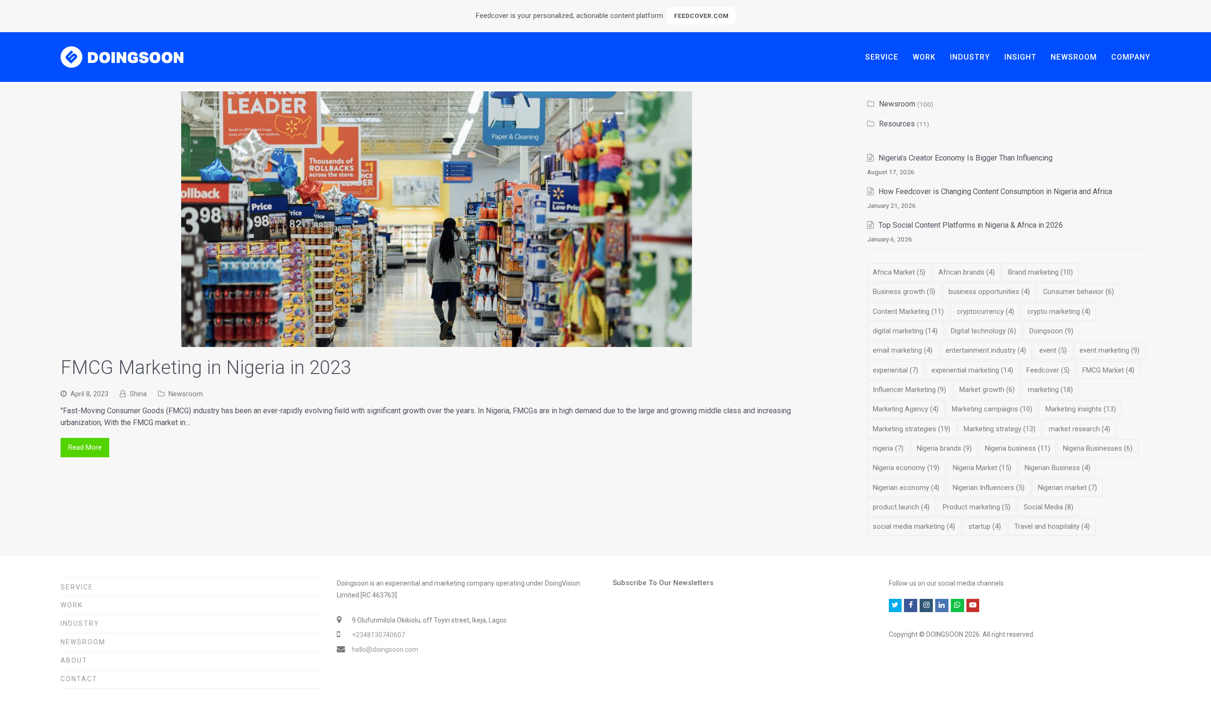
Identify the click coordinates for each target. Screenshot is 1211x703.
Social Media (1048, 507)
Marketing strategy (999, 429)
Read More (85, 447)
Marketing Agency (906, 409)
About (74, 660)
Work (72, 605)
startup (984, 526)
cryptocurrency (985, 311)
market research (1079, 429)
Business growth (904, 291)
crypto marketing (1058, 311)
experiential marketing (972, 370)
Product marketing (976, 507)
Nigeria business (1017, 448)
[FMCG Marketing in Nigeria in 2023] (436, 341)
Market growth (987, 389)
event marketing (1109, 350)
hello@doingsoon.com (385, 649)
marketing (1050, 389)
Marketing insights (1080, 409)
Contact (79, 679)
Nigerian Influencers (989, 487)
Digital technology (983, 331)
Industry (80, 623)
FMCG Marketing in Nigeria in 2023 (206, 367)
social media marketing (914, 526)
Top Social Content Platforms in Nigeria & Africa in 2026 (970, 225)
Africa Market (899, 272)
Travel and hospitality (1052, 526)
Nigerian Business (1057, 467)
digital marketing (905, 331)
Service (77, 587)
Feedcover (1048, 370)
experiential (895, 370)
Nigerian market (1067, 487)
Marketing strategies (911, 429)
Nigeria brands (944, 448)
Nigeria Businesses (1097, 448)
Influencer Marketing (909, 389)
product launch (901, 507)
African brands (967, 272)
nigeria (888, 448)
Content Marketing (908, 311)
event (1053, 350)
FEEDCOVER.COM (701, 15)
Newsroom (185, 394)
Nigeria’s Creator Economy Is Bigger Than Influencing (965, 157)
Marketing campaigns (992, 409)
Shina (138, 394)
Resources (897, 123)
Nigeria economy (906, 467)
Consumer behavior (1078, 291)
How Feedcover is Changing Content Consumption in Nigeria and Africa (995, 191)
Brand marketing (1040, 272)
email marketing (902, 350)
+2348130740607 (378, 635)
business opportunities (989, 291)
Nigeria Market (982, 467)
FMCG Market (1108, 370)
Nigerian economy (906, 487)
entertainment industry (986, 350)
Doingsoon (1051, 331)
